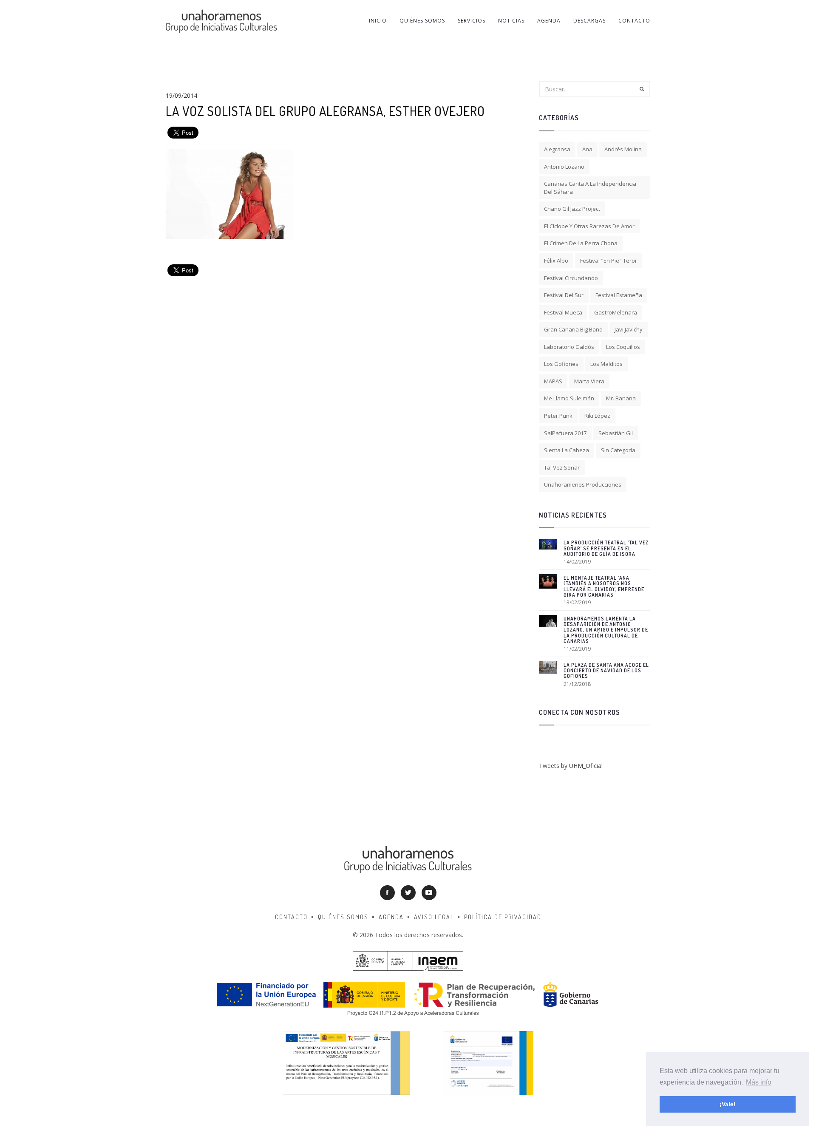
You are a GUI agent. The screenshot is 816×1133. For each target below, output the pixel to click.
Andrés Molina (623, 149)
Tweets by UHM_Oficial (571, 766)
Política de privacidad (502, 917)
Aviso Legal (434, 917)
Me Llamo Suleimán (569, 398)
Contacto (634, 20)
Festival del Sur (564, 295)
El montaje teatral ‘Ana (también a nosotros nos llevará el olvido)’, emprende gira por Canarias (604, 586)
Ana (587, 149)
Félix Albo (556, 260)
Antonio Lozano (564, 166)
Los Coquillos (623, 347)
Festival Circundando (571, 278)
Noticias (511, 20)
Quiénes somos (422, 20)
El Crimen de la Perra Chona (581, 243)
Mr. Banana (621, 398)
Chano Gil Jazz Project (572, 208)
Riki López (597, 415)
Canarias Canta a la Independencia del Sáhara (590, 187)
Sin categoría (618, 450)
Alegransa (557, 149)
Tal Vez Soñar (562, 467)
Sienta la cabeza (566, 450)
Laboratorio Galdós (569, 347)
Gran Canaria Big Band (573, 329)
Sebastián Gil (615, 433)
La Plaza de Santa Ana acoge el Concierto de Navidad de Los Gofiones (606, 670)
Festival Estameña (618, 295)
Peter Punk (558, 415)
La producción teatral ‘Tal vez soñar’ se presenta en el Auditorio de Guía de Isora (606, 548)
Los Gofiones (561, 364)
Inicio (378, 20)
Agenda (549, 20)
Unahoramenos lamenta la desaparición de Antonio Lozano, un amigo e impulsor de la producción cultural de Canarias (606, 629)
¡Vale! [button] (728, 1104)
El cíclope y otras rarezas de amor (589, 226)
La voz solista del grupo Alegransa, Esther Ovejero (325, 111)
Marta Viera (589, 381)
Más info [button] (758, 1082)
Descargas (589, 20)
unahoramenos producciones (582, 484)
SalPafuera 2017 (565, 433)
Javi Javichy (629, 329)
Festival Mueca (563, 312)
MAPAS (553, 381)
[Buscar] (641, 89)
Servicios (471, 20)
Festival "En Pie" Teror (608, 260)
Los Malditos (606, 364)
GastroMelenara (615, 312)
